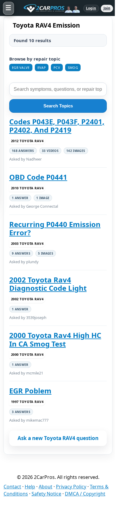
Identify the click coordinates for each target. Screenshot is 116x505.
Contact (12, 486)
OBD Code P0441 (38, 177)
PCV (57, 67)
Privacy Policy (71, 486)
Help (30, 486)
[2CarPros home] (48, 8)
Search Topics (58, 105)
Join (107, 8)
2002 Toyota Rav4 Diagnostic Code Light (48, 284)
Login (91, 8)
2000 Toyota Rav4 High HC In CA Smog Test (55, 339)
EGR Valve (21, 67)
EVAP (41, 67)
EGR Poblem (30, 391)
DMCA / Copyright (85, 493)
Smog (73, 67)
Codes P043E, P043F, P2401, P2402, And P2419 (56, 125)
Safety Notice (46, 493)
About (45, 486)
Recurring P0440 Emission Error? (55, 228)
